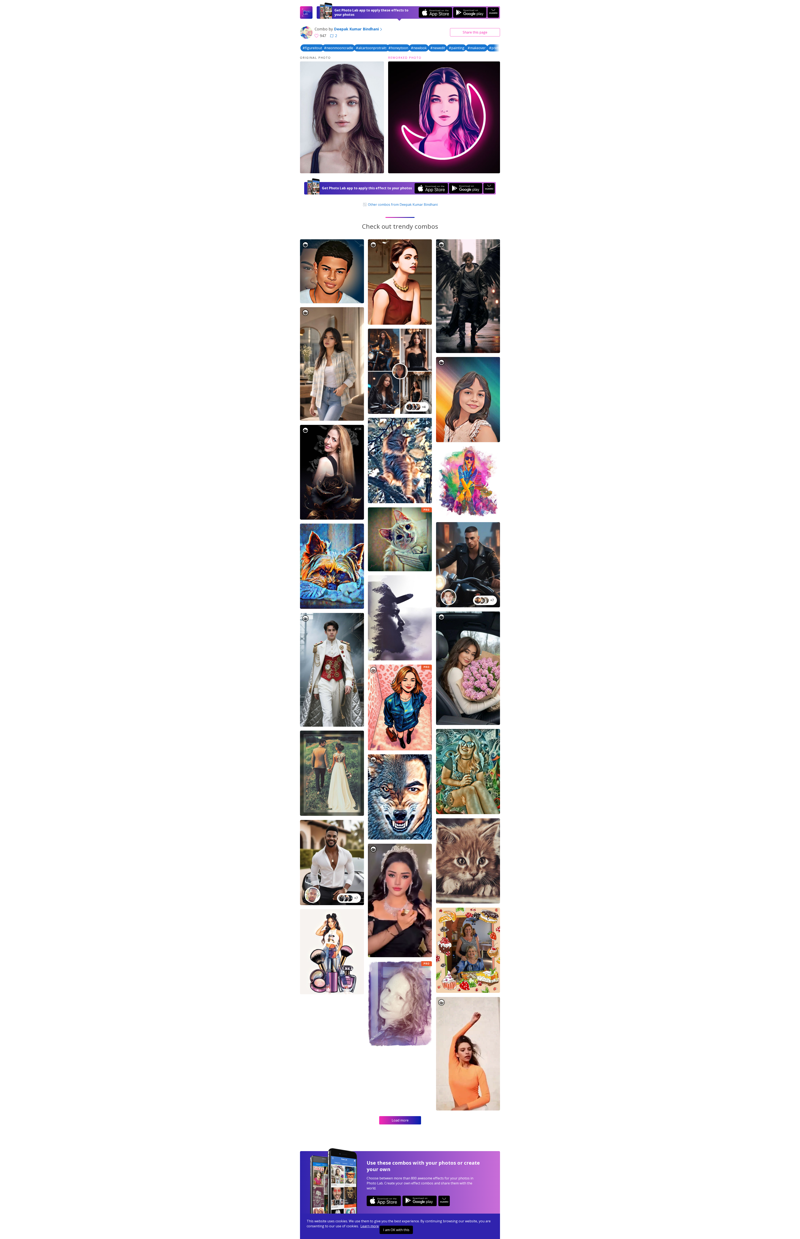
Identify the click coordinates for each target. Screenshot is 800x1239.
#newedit (437, 48)
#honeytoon (398, 48)
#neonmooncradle (338, 48)
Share (475, 32)
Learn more (369, 1226)
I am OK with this (396, 1230)
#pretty (495, 48)
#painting (456, 48)
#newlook (419, 48)
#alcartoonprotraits (371, 48)
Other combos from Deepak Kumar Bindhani (402, 204)
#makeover (477, 48)
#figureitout (312, 48)
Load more (400, 1120)
